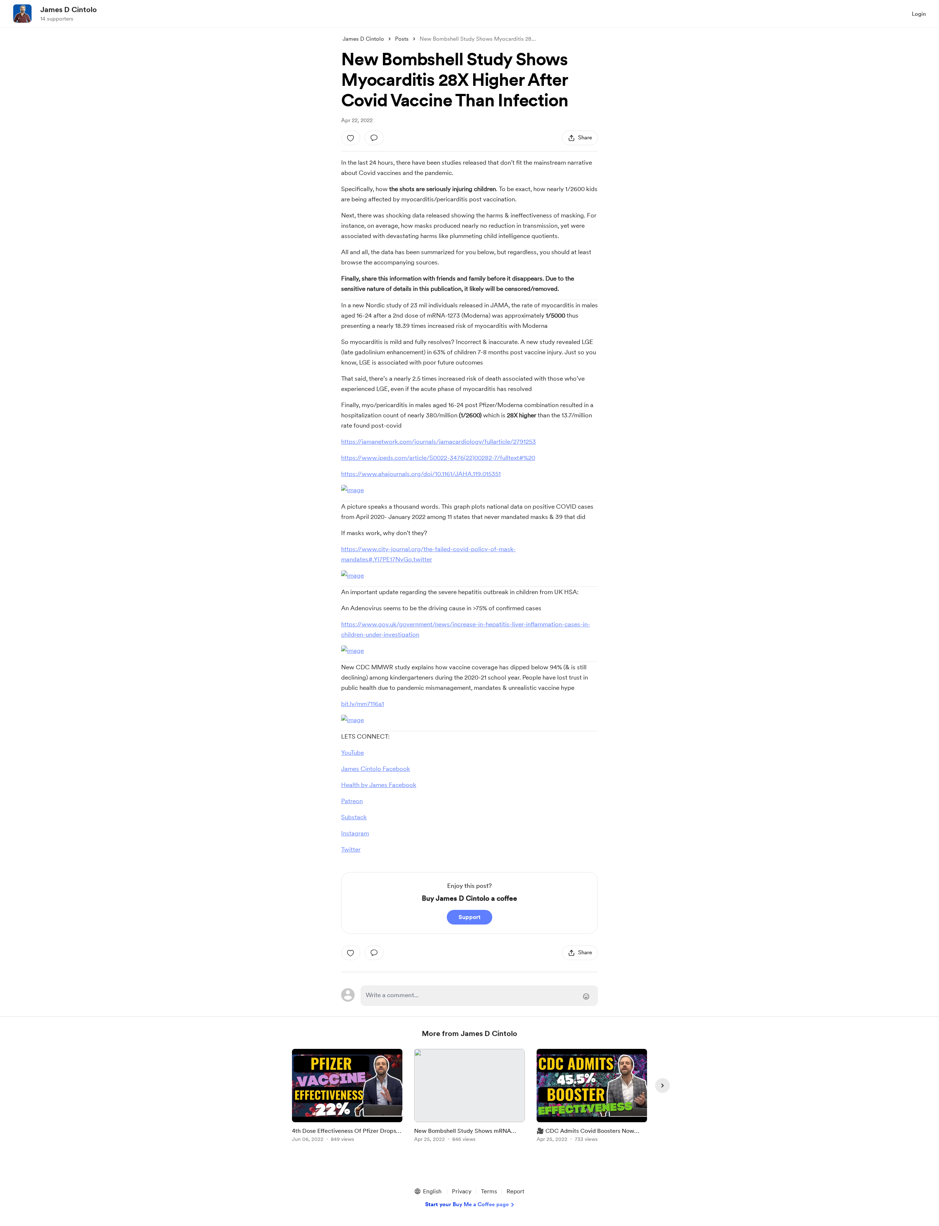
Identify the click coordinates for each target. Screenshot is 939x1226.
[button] (428, 1191)
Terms (489, 1191)
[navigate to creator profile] (22, 13)
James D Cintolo (68, 9)
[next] (662, 1085)
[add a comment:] (374, 138)
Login (919, 14)
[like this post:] (350, 138)
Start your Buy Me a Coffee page (467, 1204)
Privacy (461, 1191)
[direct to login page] (479, 995)
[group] (347, 1097)
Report (515, 1191)
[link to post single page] (347, 1097)
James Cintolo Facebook (375, 768)
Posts (402, 39)
